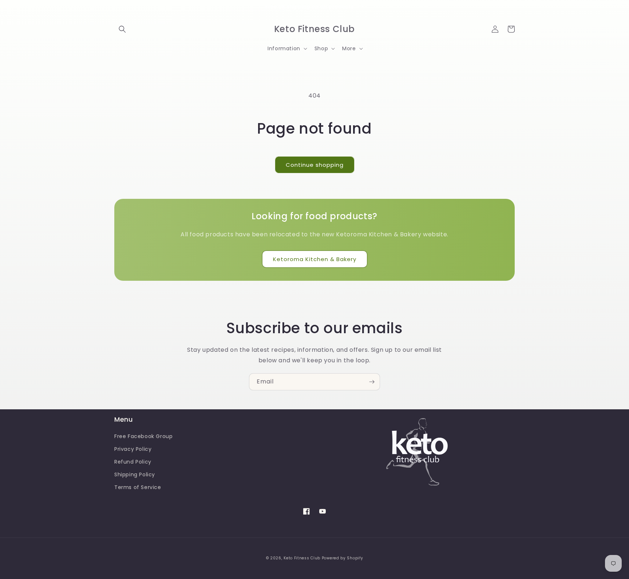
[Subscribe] (372, 381)
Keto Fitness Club (302, 558)
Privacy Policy (132, 449)
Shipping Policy (134, 474)
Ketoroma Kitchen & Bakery (314, 259)
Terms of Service (137, 487)
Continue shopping (315, 165)
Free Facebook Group (143, 436)
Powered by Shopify (342, 558)
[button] (122, 29)
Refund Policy (132, 461)
